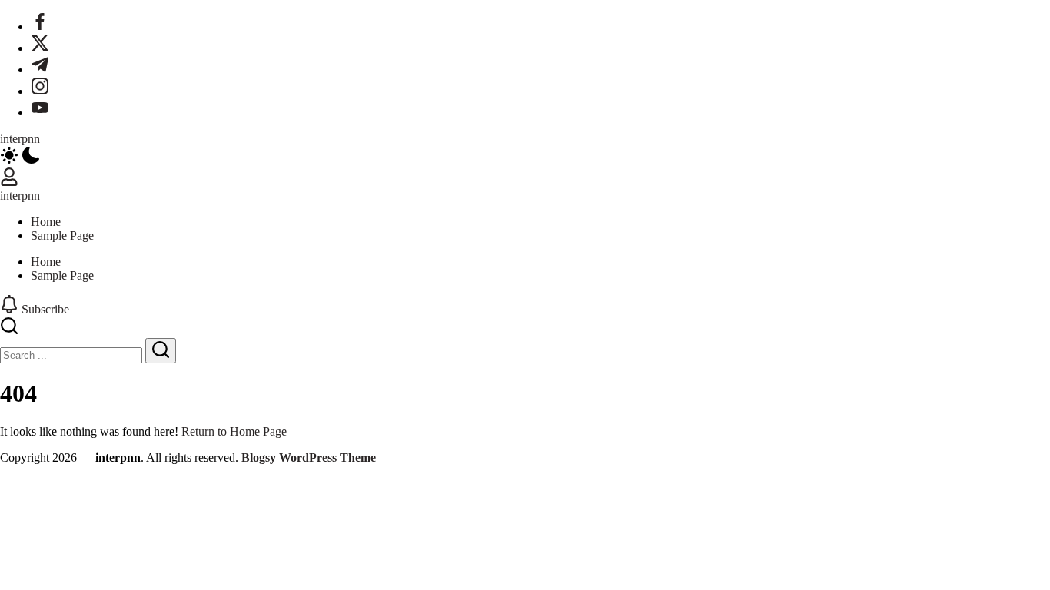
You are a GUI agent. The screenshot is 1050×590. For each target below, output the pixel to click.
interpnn (20, 138)
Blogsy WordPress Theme (308, 457)
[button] (525, 156)
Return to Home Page (234, 431)
